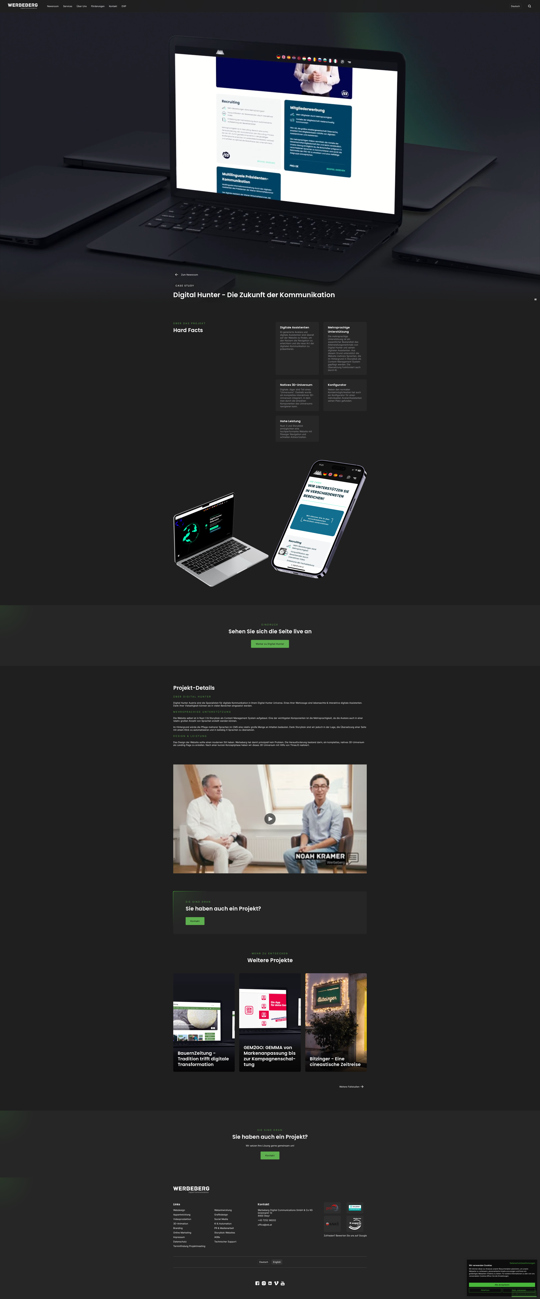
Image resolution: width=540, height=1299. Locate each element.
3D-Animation (180, 1223)
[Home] (23, 6)
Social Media (221, 1219)
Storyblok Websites (224, 1232)
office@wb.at (265, 1224)
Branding (178, 1228)
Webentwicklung (223, 1210)
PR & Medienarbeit (224, 1228)
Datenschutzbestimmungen (522, 1263)
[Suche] (529, 6)
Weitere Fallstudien (349, 1086)
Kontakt (195, 921)
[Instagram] (263, 1283)
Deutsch (515, 6)
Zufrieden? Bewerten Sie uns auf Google (345, 1235)
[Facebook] (257, 1283)
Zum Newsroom (189, 274)
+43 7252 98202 (267, 1220)
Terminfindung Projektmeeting (189, 1246)
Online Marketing (182, 1232)
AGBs (217, 1237)
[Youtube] (282, 1283)
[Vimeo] (276, 1283)
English (277, 1262)
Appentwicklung (181, 1214)
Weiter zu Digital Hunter (270, 643)
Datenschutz (180, 1241)
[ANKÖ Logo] (332, 1224)
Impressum (179, 1237)
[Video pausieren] (535, 299)
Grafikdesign (221, 1214)
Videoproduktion (182, 1219)
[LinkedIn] (270, 1283)
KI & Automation (222, 1223)
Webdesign (179, 1210)
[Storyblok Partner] (354, 1207)
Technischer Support (225, 1241)
